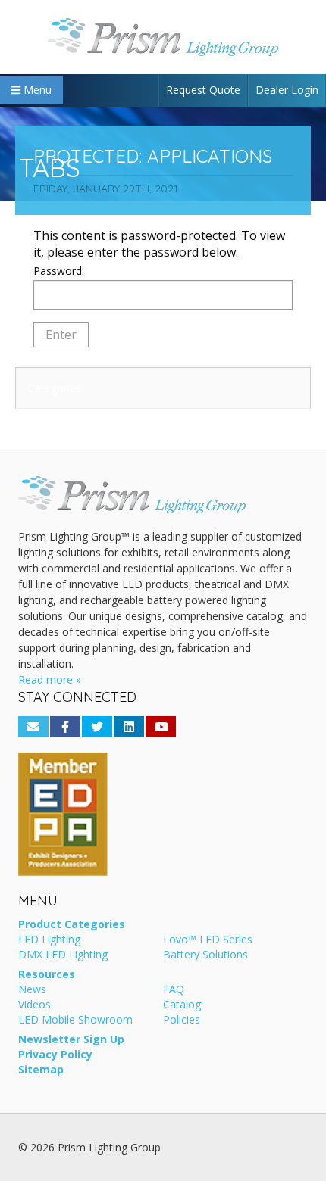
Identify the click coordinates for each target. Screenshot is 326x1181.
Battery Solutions (205, 955)
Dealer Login (286, 90)
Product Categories (71, 925)
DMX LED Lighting (63, 955)
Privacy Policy (55, 1055)
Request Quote (203, 90)
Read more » (49, 679)
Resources (46, 975)
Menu (36, 90)
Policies (181, 1020)
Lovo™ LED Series (207, 940)
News (32, 990)
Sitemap (41, 1070)
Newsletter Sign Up (71, 1040)
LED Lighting (49, 940)
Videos (34, 1005)
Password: (58, 270)
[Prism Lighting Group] (163, 37)
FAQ (173, 990)
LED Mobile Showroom (75, 1020)
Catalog (182, 1005)
